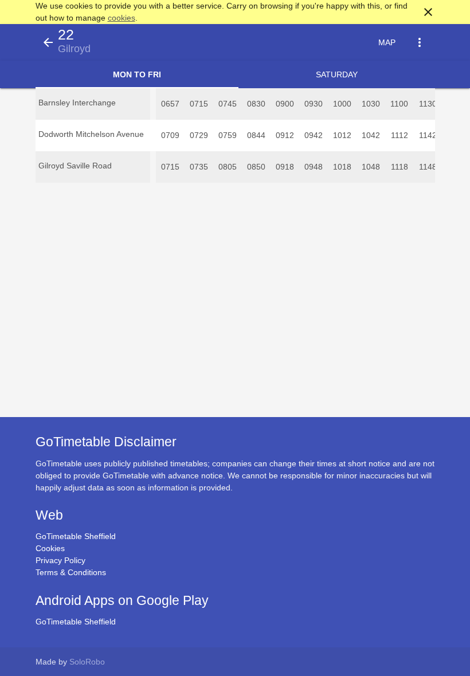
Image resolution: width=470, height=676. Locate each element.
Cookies (50, 548)
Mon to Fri (137, 74)
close (428, 12)
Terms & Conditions (71, 572)
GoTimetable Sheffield (76, 536)
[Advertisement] (235, 644)
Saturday (337, 74)
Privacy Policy (60, 560)
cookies (121, 17)
